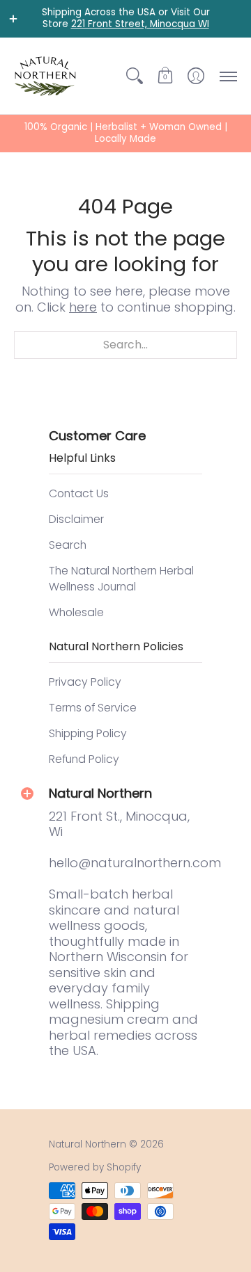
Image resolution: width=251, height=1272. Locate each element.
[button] (165, 76)
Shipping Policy (88, 733)
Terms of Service (93, 708)
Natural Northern (87, 1144)
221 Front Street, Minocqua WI (140, 24)
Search (67, 545)
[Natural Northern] (45, 76)
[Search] (134, 76)
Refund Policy (84, 759)
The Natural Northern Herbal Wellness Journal (121, 579)
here (83, 307)
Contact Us (79, 493)
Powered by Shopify (95, 1167)
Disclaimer (76, 519)
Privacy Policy (85, 682)
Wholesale (76, 612)
